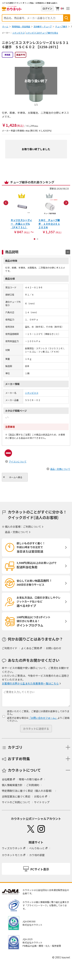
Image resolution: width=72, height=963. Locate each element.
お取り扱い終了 (36, 80)
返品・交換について (60, 468)
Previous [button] (6, 202)
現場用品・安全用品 (21, 26)
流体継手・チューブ (43, 26)
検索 (66, 18)
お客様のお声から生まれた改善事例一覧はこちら (30, 683)
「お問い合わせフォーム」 (43, 718)
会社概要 (7, 779)
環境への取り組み (29, 779)
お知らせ (39, 796)
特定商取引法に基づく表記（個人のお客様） (28, 791)
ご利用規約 (32, 785)
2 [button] (37, 239)
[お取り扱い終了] (36, 61)
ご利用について (32, 526)
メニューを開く (68, 8)
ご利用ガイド (9, 648)
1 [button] (34, 239)
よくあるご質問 (30, 648)
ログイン (47, 8)
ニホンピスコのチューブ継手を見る (42, 32)
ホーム (5, 26)
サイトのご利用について (16, 802)
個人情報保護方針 (12, 785)
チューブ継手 (61, 26)
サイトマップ (41, 802)
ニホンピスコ (18, 32)
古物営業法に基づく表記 (16, 796)
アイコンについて (17, 461)
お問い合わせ (53, 648)
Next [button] (66, 202)
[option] (22, 213)
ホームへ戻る (15, 477)
